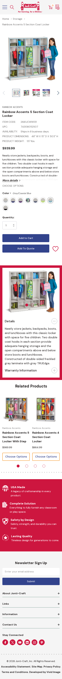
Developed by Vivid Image (44, 672)
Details (10, 321)
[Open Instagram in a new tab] (34, 642)
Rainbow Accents (12, 107)
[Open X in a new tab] (12, 642)
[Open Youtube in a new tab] (20, 642)
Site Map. (37, 666)
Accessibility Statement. (16, 666)
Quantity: (8, 217)
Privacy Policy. (52, 666)
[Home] (30, 7)
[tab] (26, 305)
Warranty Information (21, 370)
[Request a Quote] (57, 7)
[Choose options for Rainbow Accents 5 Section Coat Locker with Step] (16, 409)
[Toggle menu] (4, 7)
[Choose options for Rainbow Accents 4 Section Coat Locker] (46, 409)
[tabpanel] (31, 291)
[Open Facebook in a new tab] (5, 642)
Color (16, 193)
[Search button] (12, 7)
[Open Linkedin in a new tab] (27, 642)
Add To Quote (25, 248)
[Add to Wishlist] (56, 249)
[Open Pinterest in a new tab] (42, 642)
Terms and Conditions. (15, 672)
